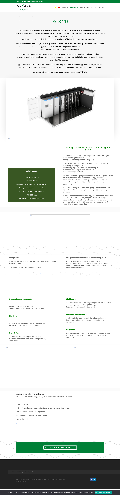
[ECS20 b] (88, 348)
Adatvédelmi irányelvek (19, 472)
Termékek (73, 7)
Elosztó (93, 7)
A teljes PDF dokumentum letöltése (60, 448)
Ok (96, 492)
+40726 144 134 (21, 1)
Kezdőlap (65, 7)
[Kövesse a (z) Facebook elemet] (91, 479)
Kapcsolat (101, 7)
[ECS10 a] (60, 215)
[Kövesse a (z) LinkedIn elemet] (94, 479)
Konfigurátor (84, 7)
